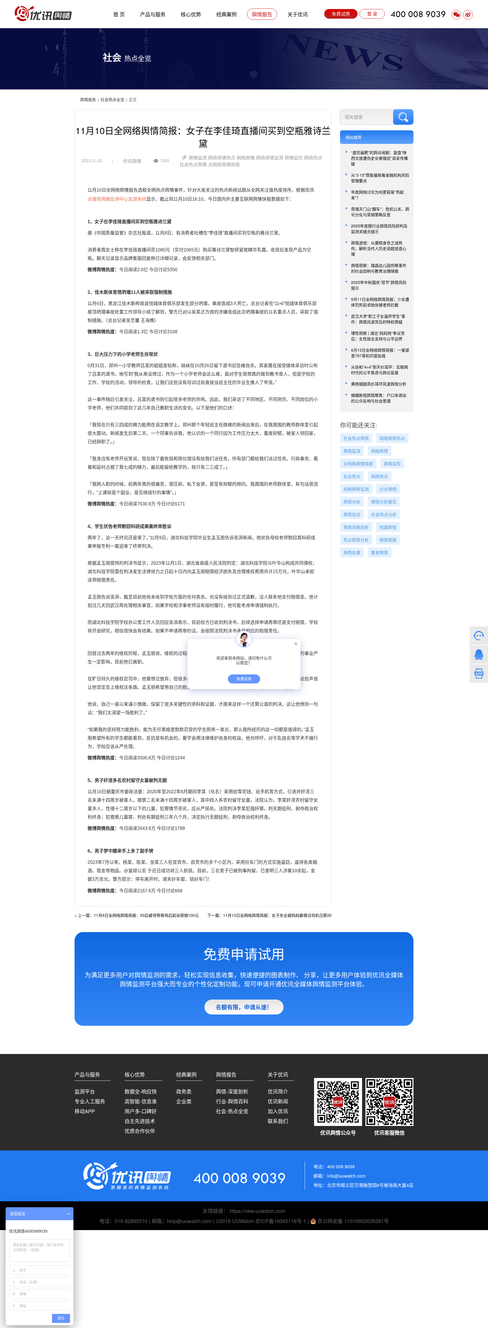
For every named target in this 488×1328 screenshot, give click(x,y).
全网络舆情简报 (224, 164)
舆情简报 (388, 540)
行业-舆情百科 (232, 1101)
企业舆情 (388, 489)
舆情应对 (351, 514)
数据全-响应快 (141, 1091)
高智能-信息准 (141, 1101)
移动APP (85, 1111)
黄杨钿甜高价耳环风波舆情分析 (378, 384)
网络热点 (313, 157)
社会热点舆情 (193, 164)
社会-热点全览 (232, 1111)
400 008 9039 (418, 14)
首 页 (119, 14)
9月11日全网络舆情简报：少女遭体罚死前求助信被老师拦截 (380, 302)
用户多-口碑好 (141, 1111)
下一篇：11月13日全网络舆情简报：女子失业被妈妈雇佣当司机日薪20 (269, 915)
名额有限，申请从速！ (244, 1007)
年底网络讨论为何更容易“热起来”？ (377, 194)
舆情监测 (198, 157)
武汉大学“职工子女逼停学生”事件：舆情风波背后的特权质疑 (378, 319)
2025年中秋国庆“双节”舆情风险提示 (378, 285)
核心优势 (191, 14)
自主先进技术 (140, 1121)
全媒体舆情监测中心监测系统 (117, 199)
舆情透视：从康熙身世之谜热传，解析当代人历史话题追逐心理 (378, 248)
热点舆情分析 (356, 540)
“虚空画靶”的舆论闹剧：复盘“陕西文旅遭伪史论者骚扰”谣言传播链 (379, 158)
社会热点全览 (112, 99)
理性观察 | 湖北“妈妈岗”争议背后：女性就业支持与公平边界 (378, 335)
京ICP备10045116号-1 (280, 1220)
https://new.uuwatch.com (257, 1210)
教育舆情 (379, 552)
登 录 (372, 13)
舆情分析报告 (383, 501)
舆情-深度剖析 (232, 1091)
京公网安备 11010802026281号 (352, 1220)
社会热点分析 (383, 514)
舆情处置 (351, 552)
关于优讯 (297, 14)
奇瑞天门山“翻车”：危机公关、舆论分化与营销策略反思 (380, 211)
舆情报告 (262, 14)
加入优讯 (278, 1111)
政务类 (183, 1091)
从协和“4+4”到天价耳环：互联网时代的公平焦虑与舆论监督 (379, 369)
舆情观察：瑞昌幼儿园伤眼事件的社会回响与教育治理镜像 (378, 268)
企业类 (183, 1101)
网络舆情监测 (269, 157)
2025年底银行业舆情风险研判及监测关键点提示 (379, 228)
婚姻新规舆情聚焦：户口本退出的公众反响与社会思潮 (378, 398)
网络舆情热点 (221, 157)
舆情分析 (351, 501)
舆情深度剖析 (356, 527)
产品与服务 (152, 14)
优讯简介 (278, 1091)
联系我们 (278, 1121)
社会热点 (351, 476)
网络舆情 (246, 157)
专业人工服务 (90, 1101)
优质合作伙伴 (140, 1130)
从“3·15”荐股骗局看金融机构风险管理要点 (380, 177)
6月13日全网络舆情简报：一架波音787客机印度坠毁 (380, 352)
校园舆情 (388, 527)
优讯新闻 (278, 1101)
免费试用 (341, 13)
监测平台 (85, 1091)
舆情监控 (294, 157)
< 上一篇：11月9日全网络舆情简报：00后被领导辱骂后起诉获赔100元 (137, 915)
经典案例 (226, 14)
